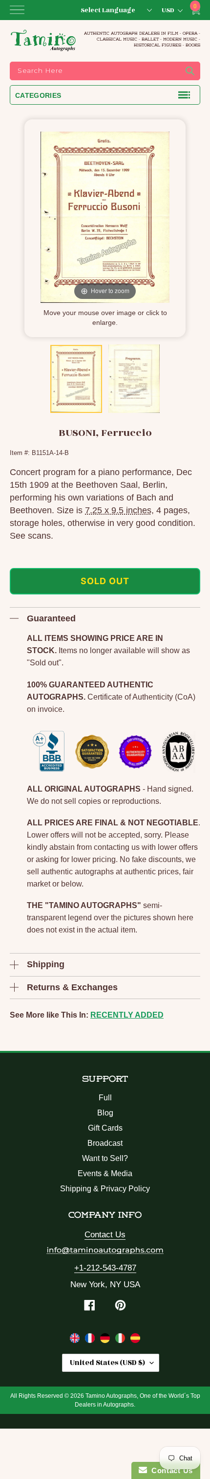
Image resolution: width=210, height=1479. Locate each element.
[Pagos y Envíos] (135, 1340)
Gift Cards (105, 1128)
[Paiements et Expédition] (91, 1340)
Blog (105, 1113)
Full (105, 1097)
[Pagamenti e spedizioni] (121, 1340)
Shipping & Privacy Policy (105, 1188)
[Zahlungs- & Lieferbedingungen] (106, 1340)
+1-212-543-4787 (105, 1268)
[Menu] (17, 10)
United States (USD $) (107, 1362)
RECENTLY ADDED (127, 1015)
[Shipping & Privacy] (76, 1340)
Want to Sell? (105, 1158)
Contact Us (105, 1234)
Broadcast (105, 1143)
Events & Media (105, 1173)
